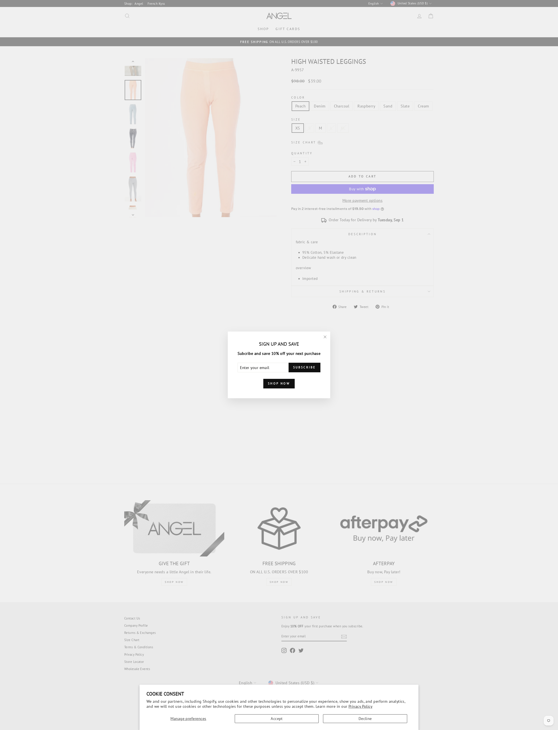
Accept (277, 718)
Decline (365, 718)
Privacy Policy (360, 706)
